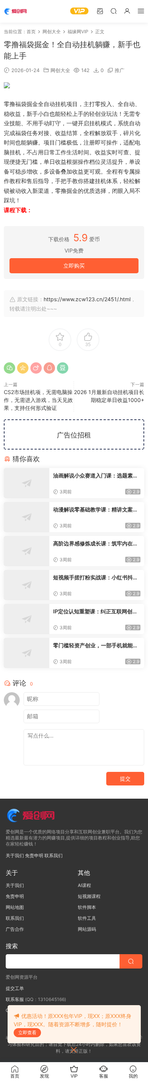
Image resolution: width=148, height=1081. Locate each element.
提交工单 (15, 988)
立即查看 (27, 1032)
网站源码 (87, 929)
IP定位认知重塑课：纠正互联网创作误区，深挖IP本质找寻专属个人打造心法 (95, 611)
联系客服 (15, 999)
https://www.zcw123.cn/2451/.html (87, 299)
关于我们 (15, 855)
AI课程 (84, 885)
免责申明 (34, 855)
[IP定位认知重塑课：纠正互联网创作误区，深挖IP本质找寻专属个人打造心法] (26, 619)
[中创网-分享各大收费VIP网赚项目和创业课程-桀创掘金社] (17, 11)
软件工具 (87, 918)
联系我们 (53, 855)
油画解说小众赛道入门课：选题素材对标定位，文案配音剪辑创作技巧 (95, 475)
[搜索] (113, 10)
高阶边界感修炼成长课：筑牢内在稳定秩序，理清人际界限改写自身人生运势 (95, 543)
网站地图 (15, 907)
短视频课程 (89, 896)
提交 (125, 778)
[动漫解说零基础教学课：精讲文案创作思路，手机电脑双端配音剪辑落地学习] (26, 517)
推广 (119, 70)
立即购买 (74, 265)
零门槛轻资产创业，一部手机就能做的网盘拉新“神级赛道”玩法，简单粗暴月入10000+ (95, 645)
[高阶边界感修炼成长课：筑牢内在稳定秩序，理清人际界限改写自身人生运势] (26, 551)
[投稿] (99, 10)
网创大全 (60, 70)
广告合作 (15, 929)
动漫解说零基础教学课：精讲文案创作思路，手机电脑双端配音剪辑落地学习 (95, 509)
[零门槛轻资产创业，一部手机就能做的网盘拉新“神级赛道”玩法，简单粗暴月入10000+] (26, 653)
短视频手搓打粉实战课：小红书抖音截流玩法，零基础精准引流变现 (95, 577)
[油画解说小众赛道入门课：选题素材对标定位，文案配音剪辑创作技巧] (26, 483)
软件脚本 (87, 907)
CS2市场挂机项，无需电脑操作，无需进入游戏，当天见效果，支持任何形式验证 (38, 400)
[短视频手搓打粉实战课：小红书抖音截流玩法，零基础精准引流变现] (26, 585)
